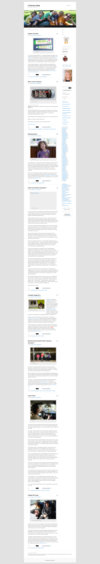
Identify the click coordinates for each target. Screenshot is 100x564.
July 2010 (63, 179)
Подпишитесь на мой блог (66, 46)
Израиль (32, 76)
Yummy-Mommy (41, 26)
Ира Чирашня (39, 35)
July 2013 (63, 139)
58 (57, 134)
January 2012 (64, 159)
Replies (45, 76)
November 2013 (64, 135)
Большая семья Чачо (65, 106)
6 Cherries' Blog (34, 5)
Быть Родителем (33, 129)
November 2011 (64, 161)
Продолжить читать (35, 71)
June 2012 (64, 154)
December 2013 (64, 134)
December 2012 (64, 147)
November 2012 (64, 148)
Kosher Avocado (33, 34)
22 (57, 33)
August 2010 (64, 178)
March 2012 (64, 157)
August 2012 (64, 152)
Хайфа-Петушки (33, 495)
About (32, 26)
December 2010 (64, 174)
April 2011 (64, 169)
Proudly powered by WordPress (50, 560)
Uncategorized (64, 184)
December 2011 (64, 160)
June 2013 (64, 141)
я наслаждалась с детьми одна (49, 175)
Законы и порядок (65, 190)
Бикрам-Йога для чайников (66, 117)
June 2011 (64, 167)
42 (57, 81)
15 (57, 295)
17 (57, 340)
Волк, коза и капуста (35, 82)
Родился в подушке (65, 102)
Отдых (40, 390)
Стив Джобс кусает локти (66, 115)
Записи (39, 547)
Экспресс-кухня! (65, 205)
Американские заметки (34, 290)
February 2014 (64, 133)
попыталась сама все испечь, (33, 318)
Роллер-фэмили (64, 124)
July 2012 (63, 153)
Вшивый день (32, 134)
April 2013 (64, 143)
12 (57, 187)
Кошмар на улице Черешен (66, 110)
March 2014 (64, 132)
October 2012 (64, 149)
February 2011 (64, 171)
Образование (64, 195)
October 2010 (64, 176)
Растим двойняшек (39, 129)
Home (29, 26)
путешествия (46, 390)
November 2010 (64, 175)
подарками (48, 300)
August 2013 (64, 138)
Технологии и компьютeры (66, 201)
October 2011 (64, 163)
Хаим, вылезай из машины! (37, 188)
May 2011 (63, 168)
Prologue (36, 26)
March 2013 (64, 144)
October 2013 (64, 136)
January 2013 (64, 146)
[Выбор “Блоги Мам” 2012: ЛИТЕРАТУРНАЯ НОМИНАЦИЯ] (62, 34)
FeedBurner (69, 215)
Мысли (39, 335)
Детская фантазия (65, 188)
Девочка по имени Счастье (66, 104)
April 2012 (64, 156)
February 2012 (64, 158)
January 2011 (64, 173)
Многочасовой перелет (44, 382)
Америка (42, 290)
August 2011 (64, 165)
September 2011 (64, 164)
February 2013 (64, 145)
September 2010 (64, 177)
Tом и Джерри (64, 119)
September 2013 (64, 137)
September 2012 (64, 150)
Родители (48, 129)
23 (57, 395)
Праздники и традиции (66, 197)
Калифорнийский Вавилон (66, 108)
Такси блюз (32, 396)
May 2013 (63, 142)
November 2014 (64, 127)
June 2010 (64, 180)
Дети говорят (64, 187)
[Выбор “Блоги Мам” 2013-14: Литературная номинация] (62, 29)
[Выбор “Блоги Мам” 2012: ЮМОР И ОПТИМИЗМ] (62, 32)
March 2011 (64, 170)
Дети (46, 129)
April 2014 (64, 131)
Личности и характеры (66, 194)
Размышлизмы (36, 76)
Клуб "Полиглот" (65, 192)
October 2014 (64, 128)
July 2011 (63, 166)
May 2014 (63, 130)
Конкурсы (64, 193)
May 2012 (63, 155)
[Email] (29, 74)
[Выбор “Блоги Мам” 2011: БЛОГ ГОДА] (66, 44)
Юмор (42, 76)
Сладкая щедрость (34, 295)
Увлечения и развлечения (66, 203)
